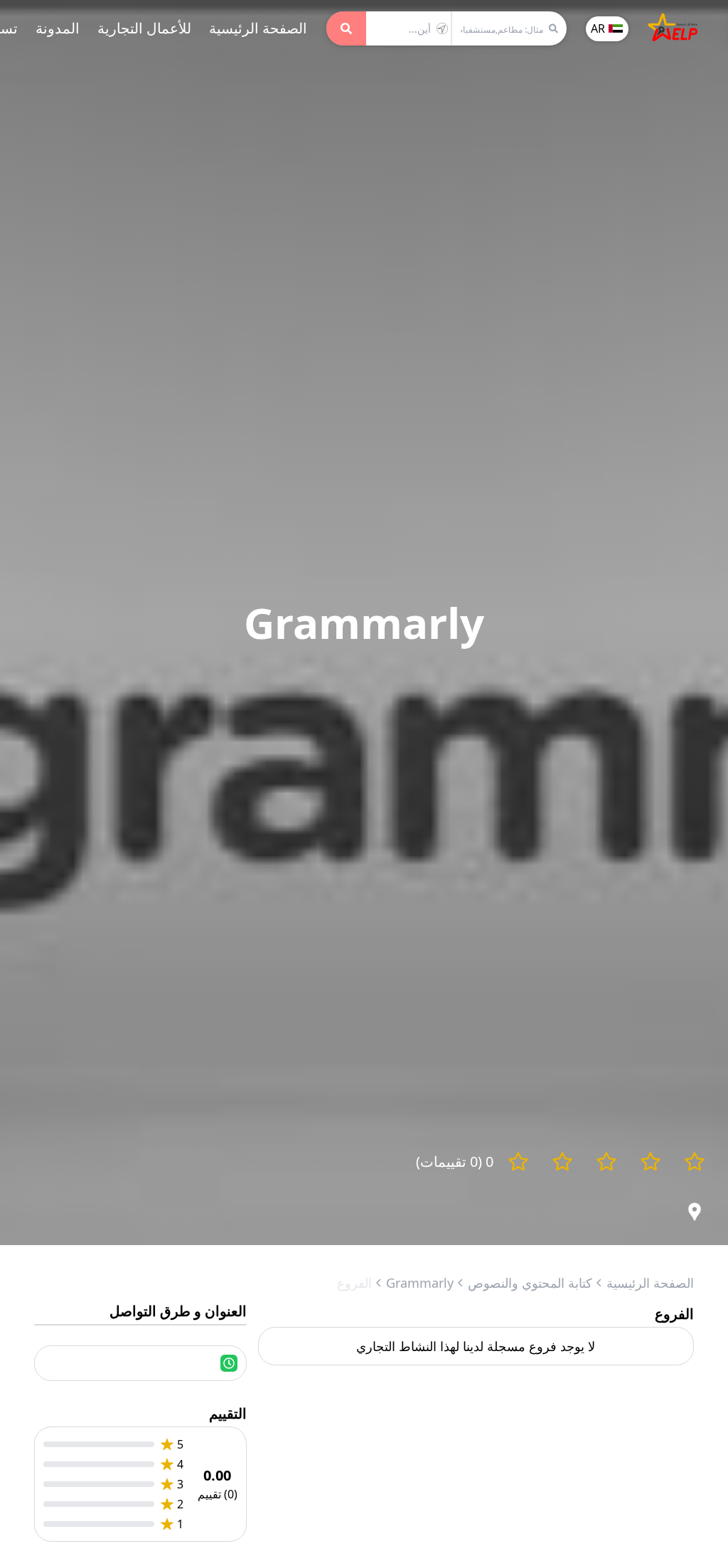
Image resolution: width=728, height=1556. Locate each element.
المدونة (58, 28)
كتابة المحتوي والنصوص (530, 1282)
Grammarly (420, 1282)
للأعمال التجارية (144, 28)
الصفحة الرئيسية (258, 28)
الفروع (354, 1282)
